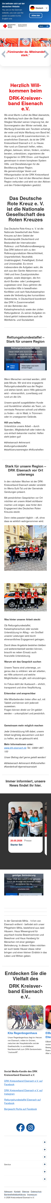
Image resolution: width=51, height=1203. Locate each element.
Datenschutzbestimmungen (17, 359)
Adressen (8, 1191)
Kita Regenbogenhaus (22, 1033)
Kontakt (17, 1191)
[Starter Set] (25, 819)
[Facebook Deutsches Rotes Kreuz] (20, 1127)
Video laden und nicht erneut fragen (30, 367)
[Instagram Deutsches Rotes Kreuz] (30, 1127)
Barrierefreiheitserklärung (15, 1194)
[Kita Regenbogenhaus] (25, 1017)
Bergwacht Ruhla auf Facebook (20, 1109)
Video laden (12, 367)
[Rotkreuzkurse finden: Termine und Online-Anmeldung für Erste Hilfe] (25, 62)
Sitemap (25, 1191)
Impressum (32, 1194)
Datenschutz (36, 1191)
